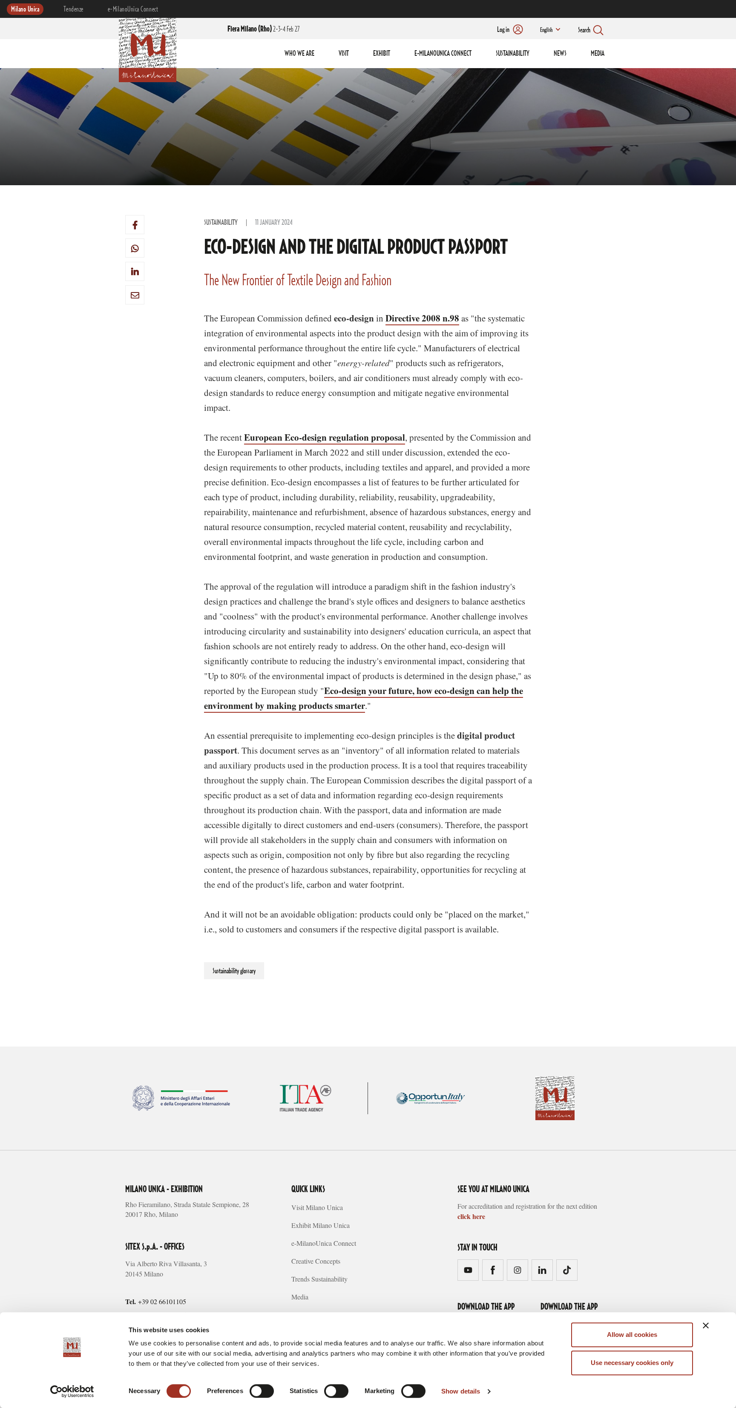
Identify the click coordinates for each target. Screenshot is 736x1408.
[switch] (262, 1391)
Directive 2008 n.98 (422, 318)
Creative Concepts (315, 1260)
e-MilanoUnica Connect (133, 9)
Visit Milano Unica (317, 1207)
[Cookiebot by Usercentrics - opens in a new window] (72, 1391)
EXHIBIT (381, 53)
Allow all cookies (632, 1334)
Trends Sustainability (319, 1278)
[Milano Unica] (147, 48)
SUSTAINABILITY (512, 53)
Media (299, 1296)
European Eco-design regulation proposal (324, 437)
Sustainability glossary (234, 971)
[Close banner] (706, 1325)
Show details (460, 1391)
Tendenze (73, 9)
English (546, 30)
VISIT (344, 53)
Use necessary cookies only (632, 1362)
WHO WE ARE (299, 53)
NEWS (560, 53)
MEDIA (597, 53)
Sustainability (221, 222)
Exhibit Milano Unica (320, 1225)
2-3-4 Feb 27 (263, 29)
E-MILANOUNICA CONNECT (443, 53)
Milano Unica (25, 9)
